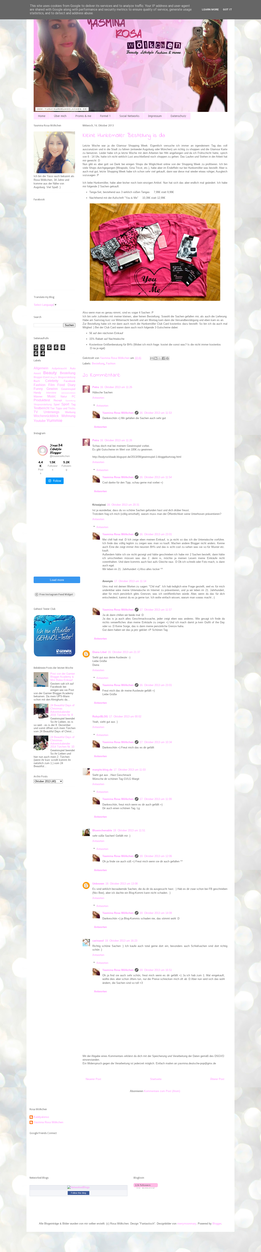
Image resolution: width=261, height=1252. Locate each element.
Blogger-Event (42, 377)
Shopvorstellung (43, 404)
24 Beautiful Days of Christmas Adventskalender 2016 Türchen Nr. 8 (62, 710)
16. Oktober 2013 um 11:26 (116, 387)
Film (51, 385)
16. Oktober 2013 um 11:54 (156, 477)
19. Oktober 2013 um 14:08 (156, 912)
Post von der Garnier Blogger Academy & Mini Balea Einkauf (62, 677)
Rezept (58, 400)
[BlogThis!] (156, 358)
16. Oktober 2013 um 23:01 (156, 534)
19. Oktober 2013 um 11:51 (129, 830)
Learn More (210, 9)
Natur (64, 396)
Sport (65, 404)
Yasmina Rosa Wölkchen (118, 412)
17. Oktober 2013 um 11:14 (130, 581)
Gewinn (52, 388)
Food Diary (66, 385)
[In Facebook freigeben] (163, 358)
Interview (51, 392)
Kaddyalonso (41, 1117)
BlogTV (53, 377)
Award (37, 373)
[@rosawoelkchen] (43, 451)
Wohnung (68, 416)
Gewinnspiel (68, 388)
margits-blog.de (102, 769)
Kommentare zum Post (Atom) (162, 1091)
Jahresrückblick (68, 393)
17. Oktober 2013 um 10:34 (156, 742)
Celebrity (51, 381)
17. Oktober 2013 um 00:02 (125, 716)
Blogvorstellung (66, 377)
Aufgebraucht (59, 368)
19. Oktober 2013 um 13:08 (121, 883)
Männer (38, 396)
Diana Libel (99, 652)
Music (51, 396)
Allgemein (41, 368)
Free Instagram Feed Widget (56, 594)
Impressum (155, 116)
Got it (227, 9)
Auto (72, 368)
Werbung (70, 412)
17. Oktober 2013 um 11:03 (130, 769)
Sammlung (70, 400)
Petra (95, 387)
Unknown (98, 883)
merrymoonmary (186, 1223)
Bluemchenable (102, 830)
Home (41, 116)
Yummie (54, 420)
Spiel (57, 404)
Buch (37, 381)
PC (73, 396)
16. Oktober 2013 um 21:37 (124, 652)
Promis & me (83, 116)
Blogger (216, 1223)
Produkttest (42, 400)
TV (36, 412)
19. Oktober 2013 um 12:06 (156, 856)
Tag (73, 404)
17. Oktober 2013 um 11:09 (156, 799)
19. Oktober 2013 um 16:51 (156, 970)
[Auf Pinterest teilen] (167, 358)
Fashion (110, 363)
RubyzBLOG (100, 716)
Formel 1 (105, 116)
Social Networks (129, 116)
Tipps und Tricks (66, 408)
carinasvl (98, 940)
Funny (38, 388)
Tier (52, 408)
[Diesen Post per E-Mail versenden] (152, 358)
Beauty (50, 372)
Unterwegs (51, 412)
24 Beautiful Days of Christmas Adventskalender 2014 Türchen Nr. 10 (62, 742)
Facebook (69, 381)
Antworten (98, 397)
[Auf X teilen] (160, 358)
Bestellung (98, 363)
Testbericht (41, 408)
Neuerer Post (93, 1079)
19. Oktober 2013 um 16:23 (121, 940)
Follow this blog (78, 1193)
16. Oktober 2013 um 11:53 (156, 412)
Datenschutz (178, 116)
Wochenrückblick (46, 416)
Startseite (155, 1079)
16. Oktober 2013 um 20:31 (123, 504)
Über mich (60, 116)
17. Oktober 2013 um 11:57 (156, 609)
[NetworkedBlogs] (78, 1187)
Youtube (40, 420)
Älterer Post (217, 1079)
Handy (37, 392)
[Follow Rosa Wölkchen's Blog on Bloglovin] (146, 1187)
